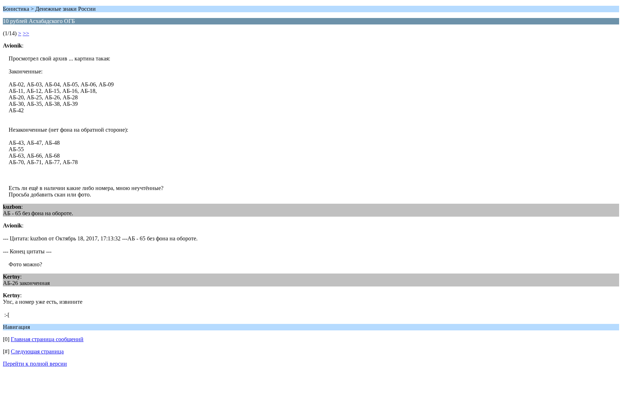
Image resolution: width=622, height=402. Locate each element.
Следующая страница (37, 351)
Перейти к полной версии (35, 364)
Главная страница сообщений (47, 339)
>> (26, 33)
